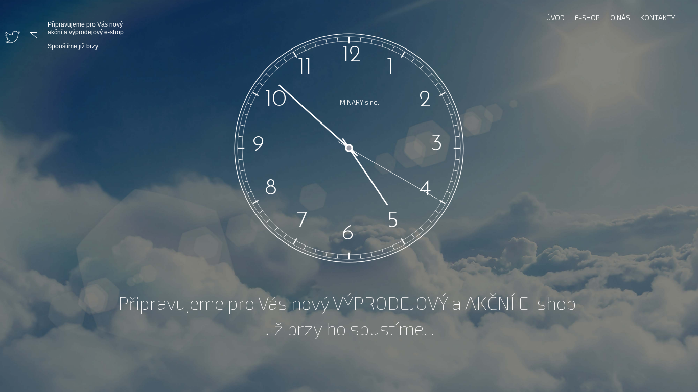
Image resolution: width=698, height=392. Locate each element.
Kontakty (657, 17)
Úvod (555, 17)
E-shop (587, 17)
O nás (620, 17)
